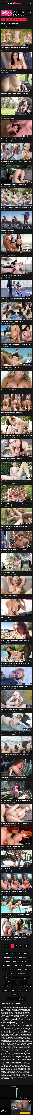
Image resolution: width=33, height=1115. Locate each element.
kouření (11, 969)
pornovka (14, 986)
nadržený (27, 969)
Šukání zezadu (10, 973)
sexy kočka (7, 961)
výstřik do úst (26, 961)
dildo (13, 990)
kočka (25, 953)
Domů (2, 1111)
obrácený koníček (22, 973)
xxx (20, 953)
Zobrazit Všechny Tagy (16, 999)
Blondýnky (10, 19)
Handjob (17, 19)
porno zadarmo (22, 982)
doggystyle (5, 986)
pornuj (19, 990)
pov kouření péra (6, 965)
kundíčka (5, 990)
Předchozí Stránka (6, 946)
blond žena (16, 978)
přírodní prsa (18, 965)
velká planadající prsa (10, 957)
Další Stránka (26, 946)
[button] (29, 13)
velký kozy (7, 978)
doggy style (26, 978)
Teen (3, 19)
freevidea (28, 965)
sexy (4, 969)
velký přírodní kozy (24, 957)
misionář (19, 969)
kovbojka (27, 990)
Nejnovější (7, 1111)
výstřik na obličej (10, 982)
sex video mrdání (10, 953)
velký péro (16, 961)
